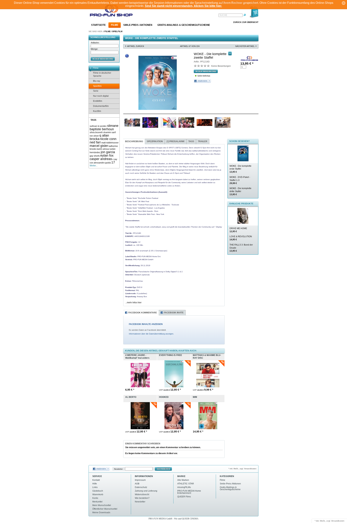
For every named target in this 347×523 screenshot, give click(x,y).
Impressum (140, 480)
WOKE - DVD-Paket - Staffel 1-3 (240, 180)
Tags (191, 141)
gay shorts (95, 156)
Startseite (98, 25)
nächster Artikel (245, 46)
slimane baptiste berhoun (104, 127)
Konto (95, 498)
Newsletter (118, 469)
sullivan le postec (98, 126)
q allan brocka (99, 137)
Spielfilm (117, 31)
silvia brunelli (96, 132)
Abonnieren (163, 469)
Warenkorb (97, 494)
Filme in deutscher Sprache (102, 74)
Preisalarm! (176, 141)
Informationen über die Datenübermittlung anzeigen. (151, 334)
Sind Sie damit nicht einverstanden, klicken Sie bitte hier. (183, 5)
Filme (114, 25)
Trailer (202, 141)
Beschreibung (134, 141)
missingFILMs (184, 487)
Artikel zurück (135, 46)
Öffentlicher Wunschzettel (104, 509)
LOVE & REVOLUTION (241, 238)
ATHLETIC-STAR (185, 483)
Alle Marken (183, 480)
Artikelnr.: (95, 42)
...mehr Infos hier (133, 302)
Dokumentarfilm (101, 106)
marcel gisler (99, 146)
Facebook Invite (174, 312)
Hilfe (94, 483)
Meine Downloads (101, 512)
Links (95, 487)
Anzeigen (202, 81)
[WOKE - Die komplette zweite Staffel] (157, 82)
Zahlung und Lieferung (146, 491)
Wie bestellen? (142, 498)
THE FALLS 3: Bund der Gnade (241, 248)
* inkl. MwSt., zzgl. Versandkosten (242, 469)
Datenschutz (141, 487)
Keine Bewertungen (221, 66)
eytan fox (106, 155)
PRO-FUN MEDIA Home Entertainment (189, 492)
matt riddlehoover (110, 142)
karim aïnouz (103, 149)
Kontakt (96, 480)
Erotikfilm (97, 101)
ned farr (95, 142)
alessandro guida (102, 162)
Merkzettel (97, 501)
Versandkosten (337, 521)
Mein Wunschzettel (101, 505)
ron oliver (94, 136)
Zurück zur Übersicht (245, 22)
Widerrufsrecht (142, 494)
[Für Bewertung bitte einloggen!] (195, 65)
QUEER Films (184, 496)
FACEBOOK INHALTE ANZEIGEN (146, 324)
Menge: (94, 49)
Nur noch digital (101, 96)
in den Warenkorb (103, 59)
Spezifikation (155, 141)
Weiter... (93, 165)
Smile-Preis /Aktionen (137, 25)
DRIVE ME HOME (238, 230)
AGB (137, 483)
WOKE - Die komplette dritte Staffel (240, 191)
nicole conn (108, 139)
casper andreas (101, 159)
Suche (223, 15)
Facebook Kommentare (142, 312)
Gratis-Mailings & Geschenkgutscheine (183, 25)
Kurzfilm (97, 111)
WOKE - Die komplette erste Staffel (240, 169)
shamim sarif (109, 132)
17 (113, 162)
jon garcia (108, 152)
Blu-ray (96, 81)
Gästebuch (97, 491)
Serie (95, 91)
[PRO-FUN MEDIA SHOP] (111, 11)
